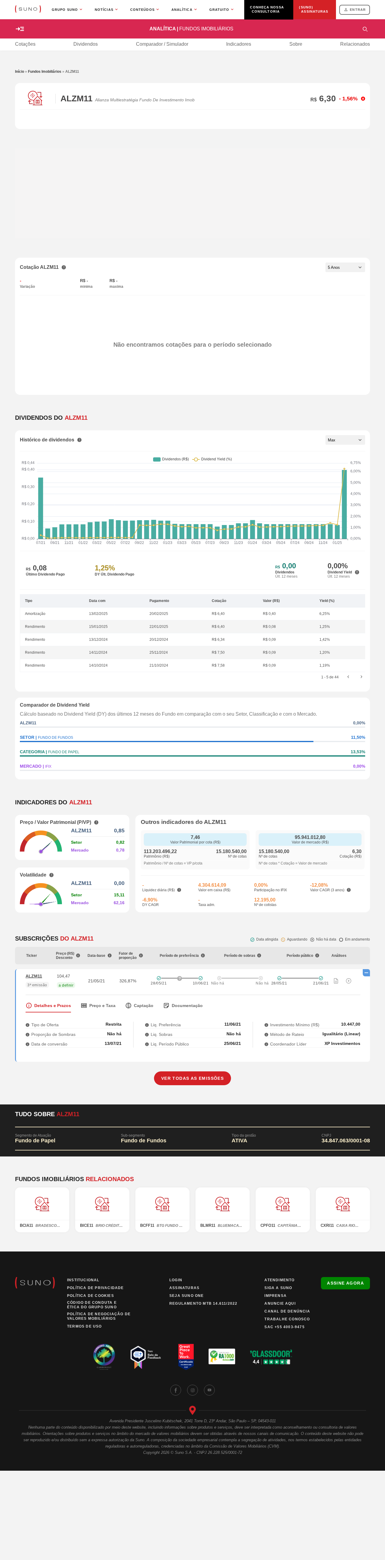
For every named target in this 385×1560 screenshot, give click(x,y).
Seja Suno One (186, 1296)
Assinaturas (184, 1288)
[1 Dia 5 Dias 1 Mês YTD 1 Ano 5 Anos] (345, 267)
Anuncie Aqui (279, 1303)
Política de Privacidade (95, 1288)
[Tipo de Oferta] (27, 1025)
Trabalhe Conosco (287, 1319)
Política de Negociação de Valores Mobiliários (99, 1316)
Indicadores (238, 44)
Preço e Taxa (102, 1005)
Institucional (83, 1280)
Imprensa (275, 1296)
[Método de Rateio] (266, 1034)
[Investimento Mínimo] (266, 1025)
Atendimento (279, 1280)
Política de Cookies (90, 1296)
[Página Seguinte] (361, 677)
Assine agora (345, 1283)
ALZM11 (34, 976)
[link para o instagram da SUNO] (192, 1390)
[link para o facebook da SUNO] (175, 1390)
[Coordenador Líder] (266, 1044)
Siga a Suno (278, 1288)
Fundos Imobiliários (44, 71)
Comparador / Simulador (162, 44)
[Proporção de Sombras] (27, 1034)
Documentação (187, 1005)
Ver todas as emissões (192, 1078)
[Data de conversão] (27, 1044)
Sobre (295, 44)
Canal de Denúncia (287, 1311)
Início (19, 71)
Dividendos (85, 44)
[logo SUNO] (28, 9)
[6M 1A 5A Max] (345, 440)
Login (175, 1280)
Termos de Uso (84, 1326)
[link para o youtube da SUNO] (209, 1390)
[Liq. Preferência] (147, 1025)
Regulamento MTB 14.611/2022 (203, 1303)
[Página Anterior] (348, 677)
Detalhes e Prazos (52, 1005)
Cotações (25, 44)
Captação (143, 1005)
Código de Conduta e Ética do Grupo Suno (92, 1305)
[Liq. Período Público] (147, 1044)
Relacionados (355, 44)
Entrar (358, 9)
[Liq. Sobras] (147, 1034)
